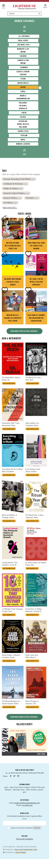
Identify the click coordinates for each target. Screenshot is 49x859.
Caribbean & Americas (15, 184)
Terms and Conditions (24, 839)
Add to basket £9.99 (32, 568)
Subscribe (37, 828)
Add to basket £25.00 (9, 383)
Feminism (32, 198)
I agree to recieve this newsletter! (21, 828)
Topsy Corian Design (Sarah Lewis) (25, 849)
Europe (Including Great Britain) (19, 179)
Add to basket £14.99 (32, 521)
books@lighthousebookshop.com (27, 803)
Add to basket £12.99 (9, 429)
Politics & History (12, 188)
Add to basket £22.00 (32, 429)
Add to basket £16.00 (9, 568)
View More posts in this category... (24, 331)
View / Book (41, 754)
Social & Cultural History (16, 193)
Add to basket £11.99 (9, 615)
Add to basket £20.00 (9, 707)
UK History (10, 203)
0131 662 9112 (27, 805)
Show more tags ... (10, 208)
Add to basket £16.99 (32, 661)
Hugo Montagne (20, 852)
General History (12, 198)
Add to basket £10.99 (9, 475)
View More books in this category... (24, 717)
